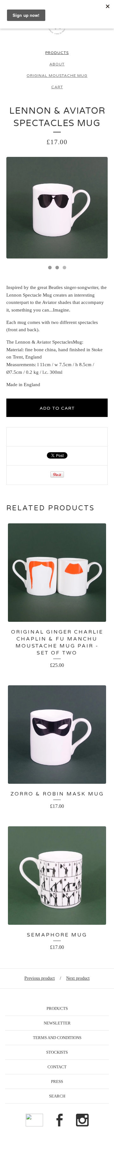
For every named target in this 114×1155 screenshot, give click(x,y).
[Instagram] (82, 1120)
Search (57, 1096)
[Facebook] (59, 1120)
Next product (78, 978)
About (57, 64)
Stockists (57, 1052)
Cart (57, 87)
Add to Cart (57, 408)
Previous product (39, 978)
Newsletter (57, 1023)
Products (57, 52)
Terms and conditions (57, 1037)
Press (57, 1081)
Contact (57, 1066)
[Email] (34, 1120)
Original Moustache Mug (57, 75)
